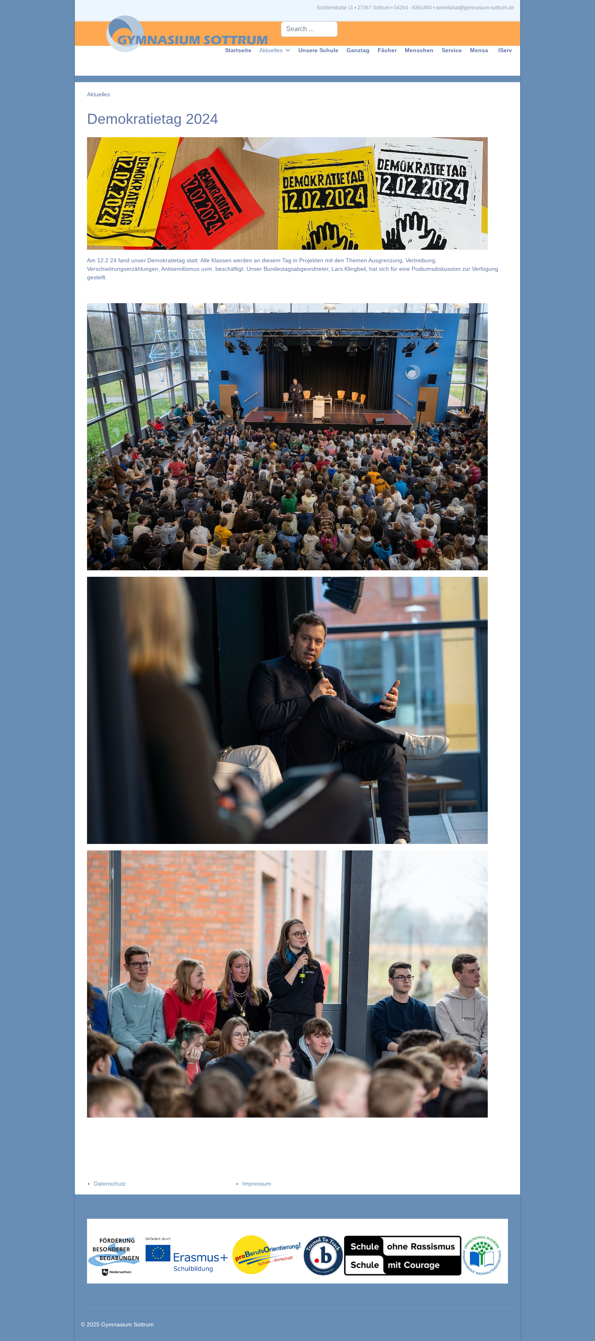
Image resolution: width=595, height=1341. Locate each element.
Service (452, 50)
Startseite (238, 50)
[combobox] (309, 29)
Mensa (479, 50)
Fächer (387, 50)
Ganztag (358, 50)
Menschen (419, 50)
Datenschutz (110, 1183)
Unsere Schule (318, 50)
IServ (505, 50)
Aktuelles (271, 50)
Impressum (256, 1183)
